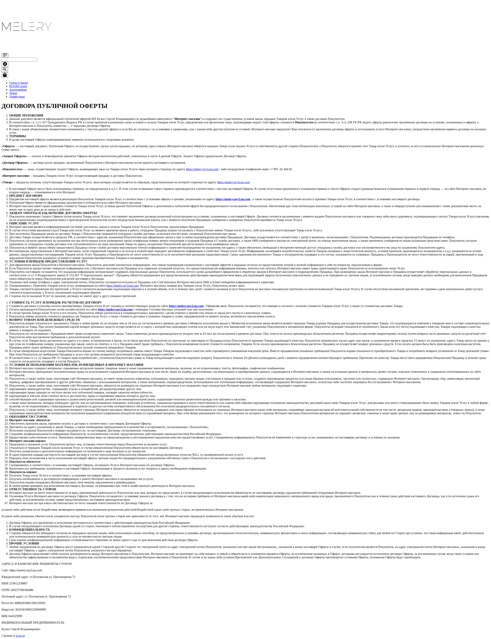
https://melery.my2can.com (202, 169)
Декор (13, 93)
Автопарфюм (18, 89)
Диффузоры (17, 96)
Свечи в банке (18, 82)
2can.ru (20, 635)
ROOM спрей (18, 86)
